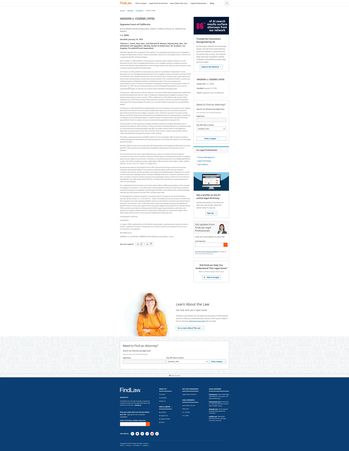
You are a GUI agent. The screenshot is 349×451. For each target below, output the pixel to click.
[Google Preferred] (157, 433)
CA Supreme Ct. (139, 10)
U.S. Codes (185, 415)
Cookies (145, 445)
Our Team (162, 394)
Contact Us (162, 401)
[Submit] (225, 245)
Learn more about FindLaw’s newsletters (206, 251)
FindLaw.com (213, 394)
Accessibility (163, 398)
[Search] (227, 3)
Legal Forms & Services (189, 394)
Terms (122, 445)
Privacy (128, 445)
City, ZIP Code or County (205, 125)
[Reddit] (152, 433)
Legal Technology (204, 161)
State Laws (185, 409)
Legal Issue (200, 116)
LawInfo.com (213, 416)
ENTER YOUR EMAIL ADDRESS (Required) (132, 420)
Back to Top (175, 375)
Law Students (203, 164)
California (130, 10)
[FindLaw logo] (126, 3)
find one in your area (197, 321)
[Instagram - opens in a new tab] (147, 433)
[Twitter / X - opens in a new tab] (142, 433)
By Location (162, 412)
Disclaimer (136, 445)
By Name (162, 422)
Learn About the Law (188, 405)
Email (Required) (200, 241)
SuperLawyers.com (215, 402)
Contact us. (137, 405)
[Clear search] (224, 129)
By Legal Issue (163, 415)
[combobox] (211, 120)
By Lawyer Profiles (164, 419)
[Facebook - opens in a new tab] (132, 433)
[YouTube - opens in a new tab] (137, 433)
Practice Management (206, 157)
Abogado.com (213, 409)
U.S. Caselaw (186, 412)
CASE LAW (122, 10)
